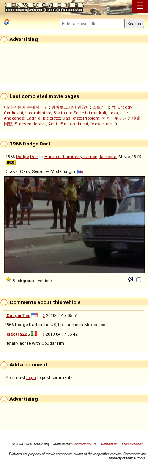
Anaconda (14, 118)
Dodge (22, 156)
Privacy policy (132, 444)
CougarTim (18, 315)
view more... (103, 123)
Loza (113, 112)
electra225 (18, 334)
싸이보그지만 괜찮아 (70, 107)
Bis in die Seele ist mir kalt (80, 112)
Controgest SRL (84, 444)
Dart (34, 156)
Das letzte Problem (80, 118)
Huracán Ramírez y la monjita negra (80, 156)
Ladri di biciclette (43, 118)
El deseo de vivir (30, 123)
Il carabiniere (38, 112)
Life (124, 112)
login (31, 377)
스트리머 (100, 107)
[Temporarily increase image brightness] (131, 278)
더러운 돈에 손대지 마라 (26, 107)
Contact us (109, 444)
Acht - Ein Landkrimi (68, 123)
